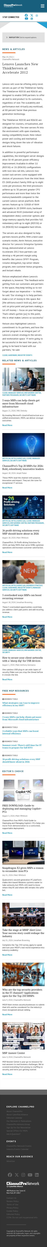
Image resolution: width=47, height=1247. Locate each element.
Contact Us (11, 1198)
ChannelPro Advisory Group (18, 1124)
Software (31, 395)
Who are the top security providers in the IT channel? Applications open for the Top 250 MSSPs (22, 992)
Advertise (11, 1161)
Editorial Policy (13, 1214)
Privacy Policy (12, 1207)
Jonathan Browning (24, 602)
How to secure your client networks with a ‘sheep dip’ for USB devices (22, 659)
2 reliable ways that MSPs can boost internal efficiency (20, 732)
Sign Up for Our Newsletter (19, 1127)
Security (23, 395)
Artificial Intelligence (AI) (14, 458)
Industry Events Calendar (17, 1149)
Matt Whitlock (22, 537)
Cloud (5, 355)
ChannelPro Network (10, 59)
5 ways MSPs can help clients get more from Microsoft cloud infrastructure (21, 403)
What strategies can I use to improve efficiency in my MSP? (20, 704)
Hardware (12, 355)
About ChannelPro (14, 1111)
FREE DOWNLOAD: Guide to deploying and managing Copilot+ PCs (22, 808)
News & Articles (13, 49)
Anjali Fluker (22, 473)
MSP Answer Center (32, 393)
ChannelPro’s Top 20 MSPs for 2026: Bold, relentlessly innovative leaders (23, 467)
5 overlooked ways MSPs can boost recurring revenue (22, 596)
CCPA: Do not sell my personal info (22, 1217)
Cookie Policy (12, 1211)
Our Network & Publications (19, 1121)
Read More (7, 425)
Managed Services (16, 393)
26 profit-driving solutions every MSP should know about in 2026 (20, 532)
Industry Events (25, 355)
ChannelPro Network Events (19, 1146)
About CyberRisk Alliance (17, 1114)
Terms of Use (12, 1204)
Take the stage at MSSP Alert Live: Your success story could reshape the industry (23, 933)
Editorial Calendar (14, 1117)
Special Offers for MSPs (17, 1130)
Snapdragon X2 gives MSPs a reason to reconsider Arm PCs (22, 869)
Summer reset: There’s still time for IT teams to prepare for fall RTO (22, 746)
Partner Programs (10, 395)
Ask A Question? (13, 1134)
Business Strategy (34, 585)
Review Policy (13, 1201)
